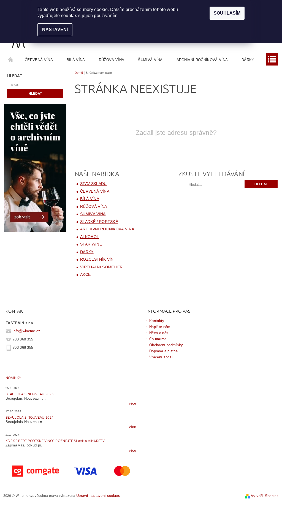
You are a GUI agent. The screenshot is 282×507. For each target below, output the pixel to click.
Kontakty (156, 321)
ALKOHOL (89, 237)
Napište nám (159, 327)
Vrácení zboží (161, 357)
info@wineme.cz (26, 331)
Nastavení (55, 29)
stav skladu (93, 183)
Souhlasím (227, 13)
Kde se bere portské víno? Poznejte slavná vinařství (55, 440)
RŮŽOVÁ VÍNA (111, 60)
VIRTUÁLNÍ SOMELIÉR (101, 267)
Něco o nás (158, 333)
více (132, 403)
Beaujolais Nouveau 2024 (29, 417)
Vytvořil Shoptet (264, 496)
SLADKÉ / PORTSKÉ (99, 221)
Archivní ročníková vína (202, 60)
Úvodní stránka (11, 60)
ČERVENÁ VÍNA (39, 60)
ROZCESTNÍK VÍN (96, 259)
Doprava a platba (163, 351)
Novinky (13, 377)
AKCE (85, 274)
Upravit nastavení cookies (98, 496)
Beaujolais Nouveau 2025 (29, 393)
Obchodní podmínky (166, 345)
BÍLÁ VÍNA (76, 60)
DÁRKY (248, 60)
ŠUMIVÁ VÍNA (150, 60)
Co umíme (158, 339)
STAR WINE (91, 244)
